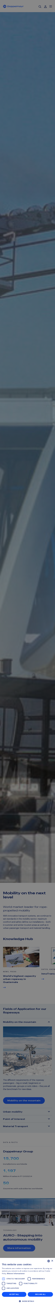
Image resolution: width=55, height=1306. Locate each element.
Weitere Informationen (16, 1273)
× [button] (52, 1261)
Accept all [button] (14, 1294)
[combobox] (48, 1261)
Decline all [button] (40, 1294)
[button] (27, 1301)
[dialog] (27, 1282)
